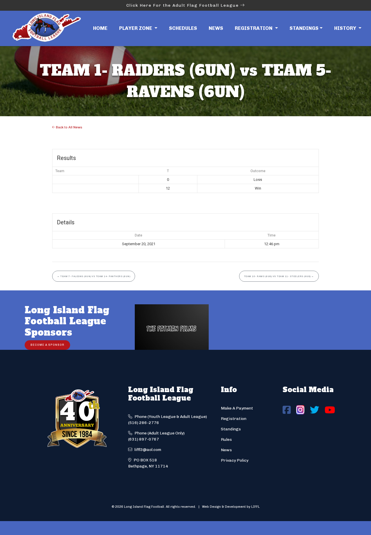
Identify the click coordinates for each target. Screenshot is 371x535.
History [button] (345, 28)
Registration (233, 418)
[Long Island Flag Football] (46, 28)
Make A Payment (237, 408)
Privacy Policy (234, 460)
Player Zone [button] (136, 28)
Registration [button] (254, 28)
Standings (304, 28)
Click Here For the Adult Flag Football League (183, 5)
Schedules (183, 28)
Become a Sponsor (47, 344)
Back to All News (68, 127)
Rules (226, 439)
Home (100, 28)
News (216, 28)
